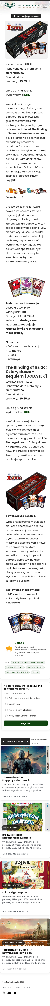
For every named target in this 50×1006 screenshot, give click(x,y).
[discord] (9, 992)
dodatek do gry (15, 667)
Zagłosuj (25, 723)
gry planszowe (35, 667)
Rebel (35, 672)
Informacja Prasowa (17, 672)
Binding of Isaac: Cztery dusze (28, 662)
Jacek (19, 643)
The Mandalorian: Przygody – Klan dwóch (16, 779)
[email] (15, 992)
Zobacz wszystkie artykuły (39, 741)
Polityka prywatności (22, 987)
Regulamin (7, 987)
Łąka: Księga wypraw (14, 892)
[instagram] (3, 992)
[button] (44, 5)
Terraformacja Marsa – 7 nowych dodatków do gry (17, 951)
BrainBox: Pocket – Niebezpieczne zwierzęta (16, 836)
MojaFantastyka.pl (10, 982)
